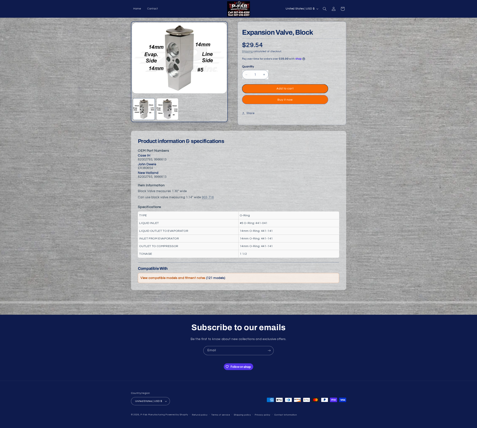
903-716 (208, 197)
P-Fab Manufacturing (152, 415)
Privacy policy (262, 415)
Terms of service (220, 415)
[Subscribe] (269, 350)
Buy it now (285, 99)
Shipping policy (242, 415)
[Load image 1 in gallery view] (144, 109)
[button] (324, 8)
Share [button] (250, 113)
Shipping (247, 51)
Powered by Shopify (176, 415)
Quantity (248, 66)
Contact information (285, 415)
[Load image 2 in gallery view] (167, 109)
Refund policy (200, 415)
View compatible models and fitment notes (182, 278)
